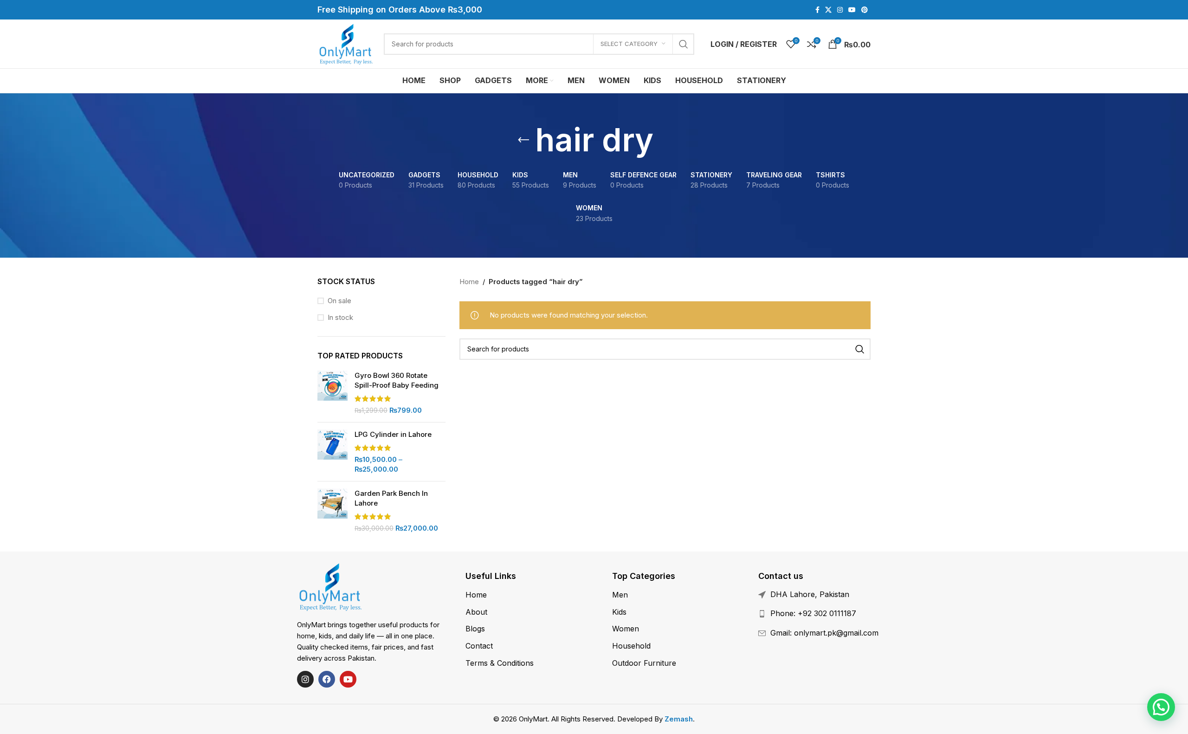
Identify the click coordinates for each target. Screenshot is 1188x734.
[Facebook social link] (817, 10)
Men (620, 594)
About (476, 612)
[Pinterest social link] (865, 10)
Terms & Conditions (499, 663)
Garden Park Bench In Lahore (391, 498)
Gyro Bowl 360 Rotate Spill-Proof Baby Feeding (397, 380)
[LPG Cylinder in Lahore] (332, 451)
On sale (339, 300)
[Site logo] (345, 43)
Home (469, 281)
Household (631, 645)
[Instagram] (305, 679)
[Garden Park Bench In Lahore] (332, 510)
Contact (479, 645)
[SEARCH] (683, 44)
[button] (1161, 707)
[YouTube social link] (852, 10)
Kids (619, 612)
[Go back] (523, 140)
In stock (340, 317)
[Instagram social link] (840, 10)
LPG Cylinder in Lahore (393, 434)
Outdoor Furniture (644, 663)
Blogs (475, 628)
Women (625, 628)
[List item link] (834, 614)
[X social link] (828, 10)
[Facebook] (326, 679)
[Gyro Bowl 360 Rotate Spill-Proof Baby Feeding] (332, 392)
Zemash (679, 719)
